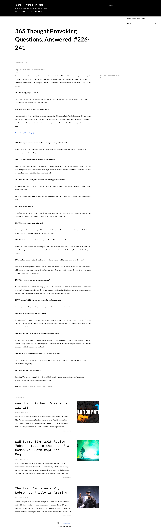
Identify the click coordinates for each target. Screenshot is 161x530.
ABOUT (23, 11)
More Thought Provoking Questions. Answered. (31, 133)
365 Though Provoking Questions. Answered (109, 76)
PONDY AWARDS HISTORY (36, 11)
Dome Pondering (29, 5)
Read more (67, 431)
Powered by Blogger (65, 523)
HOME (16, 11)
